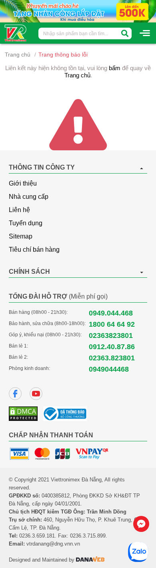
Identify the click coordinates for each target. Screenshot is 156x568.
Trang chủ (17, 54)
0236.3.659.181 (37, 536)
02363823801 (111, 336)
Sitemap (20, 236)
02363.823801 (112, 358)
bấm (114, 68)
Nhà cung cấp (28, 196)
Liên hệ (19, 209)
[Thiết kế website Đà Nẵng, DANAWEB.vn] (90, 560)
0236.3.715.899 (88, 536)
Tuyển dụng (25, 223)
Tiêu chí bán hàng (34, 249)
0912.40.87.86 (112, 347)
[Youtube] (36, 393)
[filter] (125, 33)
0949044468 (109, 369)
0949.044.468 (111, 313)
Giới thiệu (23, 183)
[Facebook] (15, 393)
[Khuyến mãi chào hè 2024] (78, 11)
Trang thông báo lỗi (63, 54)
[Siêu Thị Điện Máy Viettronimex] (16, 32)
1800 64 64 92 (112, 324)
